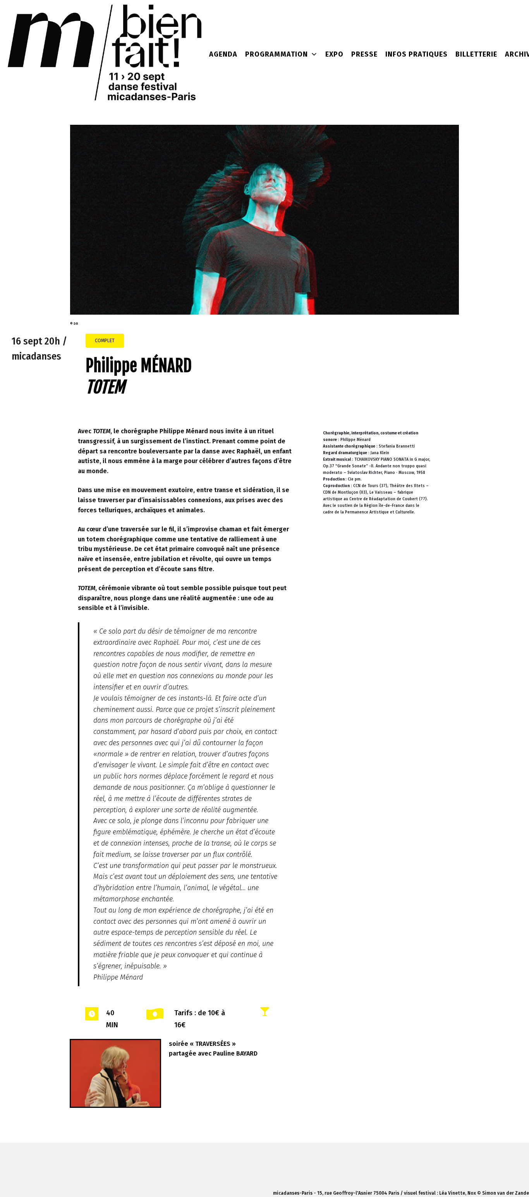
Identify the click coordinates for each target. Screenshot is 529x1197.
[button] (105, 341)
